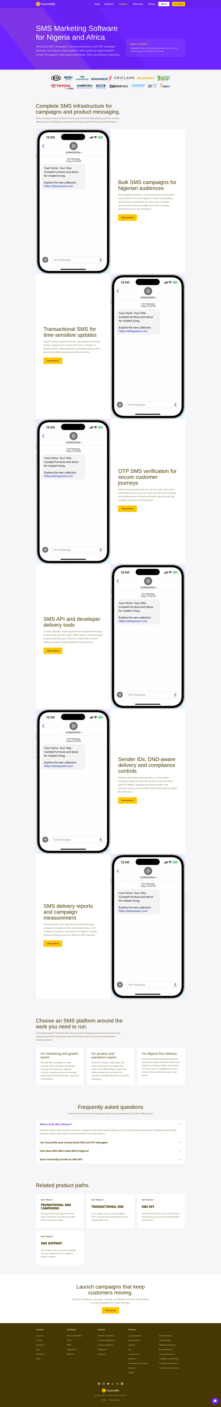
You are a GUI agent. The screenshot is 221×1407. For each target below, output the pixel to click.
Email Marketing (165, 1336)
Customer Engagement (106, 1340)
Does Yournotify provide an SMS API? (61, 1159)
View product (127, 217)
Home (97, 4)
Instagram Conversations (169, 1359)
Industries (101, 1354)
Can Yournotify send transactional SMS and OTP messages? (74, 1142)
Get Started (178, 4)
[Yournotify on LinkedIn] (122, 1384)
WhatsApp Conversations (138, 1363)
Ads (129, 1349)
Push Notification (166, 1349)
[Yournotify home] (45, 4)
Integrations (71, 1349)
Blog (37, 1349)
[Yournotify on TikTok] (113, 1384)
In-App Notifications (167, 1354)
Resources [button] (137, 4)
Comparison (102, 1349)
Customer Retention (105, 1345)
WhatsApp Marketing (167, 1345)
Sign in (164, 4)
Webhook (70, 1354)
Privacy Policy (114, 1400)
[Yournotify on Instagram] (103, 1384)
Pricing (151, 4)
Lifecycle (131, 1345)
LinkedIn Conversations (168, 1363)
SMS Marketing (165, 1340)
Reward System (134, 1340)
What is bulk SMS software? (56, 1124)
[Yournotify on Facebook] (99, 1384)
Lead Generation (134, 1336)
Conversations (134, 1354)
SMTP (69, 1340)
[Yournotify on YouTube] (108, 1384)
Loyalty (131, 1372)
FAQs (38, 1359)
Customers (40, 1345)
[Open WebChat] (215, 1401)
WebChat (131, 1359)
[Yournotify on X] (117, 1384)
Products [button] (123, 4)
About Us (39, 1336)
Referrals (131, 1368)
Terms (104, 1400)
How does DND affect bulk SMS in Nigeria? (64, 1150)
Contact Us (40, 1354)
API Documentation (74, 1336)
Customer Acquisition (105, 1336)
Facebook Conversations (168, 1368)
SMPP (69, 1345)
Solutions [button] (108, 4)
